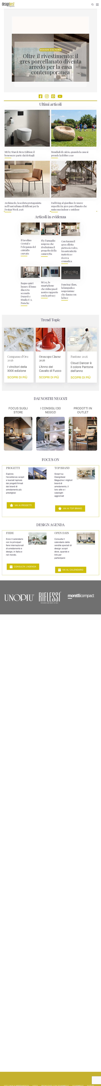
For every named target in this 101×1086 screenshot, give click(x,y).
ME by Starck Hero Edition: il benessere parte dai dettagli (20, 153)
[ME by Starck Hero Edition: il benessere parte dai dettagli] (27, 128)
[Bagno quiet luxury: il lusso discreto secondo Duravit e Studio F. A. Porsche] (30, 272)
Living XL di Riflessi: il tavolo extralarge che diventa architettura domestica (50, 64)
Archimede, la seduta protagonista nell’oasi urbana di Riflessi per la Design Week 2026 (23, 206)
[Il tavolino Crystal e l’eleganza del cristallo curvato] (30, 229)
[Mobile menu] (97, 4)
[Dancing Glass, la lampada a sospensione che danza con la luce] (70, 273)
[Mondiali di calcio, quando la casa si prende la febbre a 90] (73, 128)
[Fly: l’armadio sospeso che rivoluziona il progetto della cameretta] (50, 229)
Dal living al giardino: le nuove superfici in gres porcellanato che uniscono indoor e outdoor (69, 206)
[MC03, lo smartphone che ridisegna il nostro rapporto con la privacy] (50, 272)
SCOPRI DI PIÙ (17, 377)
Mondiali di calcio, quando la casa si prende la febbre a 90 (69, 153)
